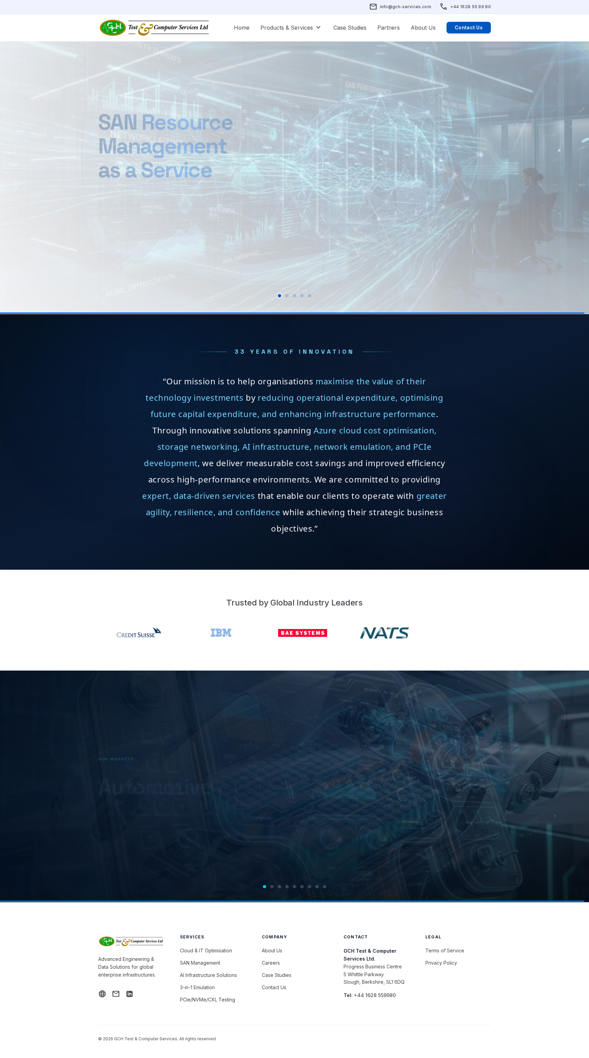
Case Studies (349, 27)
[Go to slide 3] (294, 295)
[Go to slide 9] (324, 886)
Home (242, 27)
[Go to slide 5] (309, 295)
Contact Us (469, 27)
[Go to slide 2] (287, 295)
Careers (271, 963)
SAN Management (200, 963)
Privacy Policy (441, 963)
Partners (388, 27)
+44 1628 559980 (375, 995)
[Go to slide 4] (302, 295)
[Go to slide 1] (279, 295)
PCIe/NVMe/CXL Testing (207, 999)
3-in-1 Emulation (197, 987)
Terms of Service (444, 950)
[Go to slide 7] (309, 886)
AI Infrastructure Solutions (208, 975)
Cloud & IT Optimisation (206, 950)
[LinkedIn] (129, 994)
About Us (423, 27)
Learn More (132, 230)
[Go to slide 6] (302, 886)
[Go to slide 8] (317, 886)
